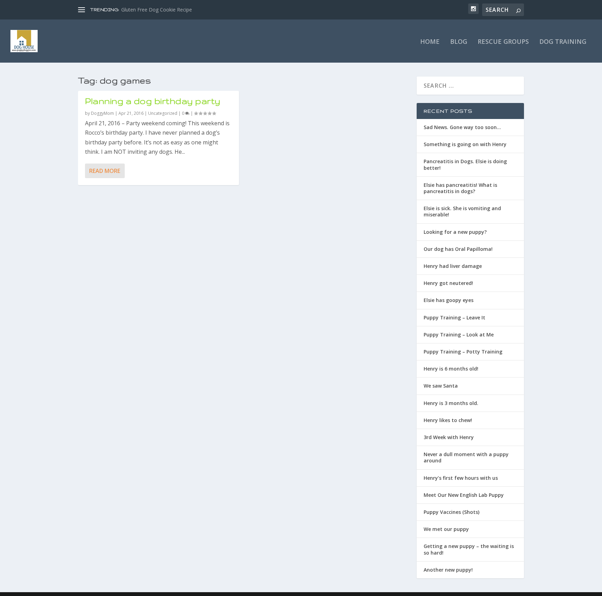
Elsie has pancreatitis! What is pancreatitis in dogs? (460, 188)
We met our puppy (446, 529)
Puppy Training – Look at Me (459, 334)
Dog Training (562, 42)
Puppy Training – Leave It (454, 317)
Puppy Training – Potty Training (463, 351)
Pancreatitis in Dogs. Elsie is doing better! (465, 164)
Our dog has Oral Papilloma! (458, 249)
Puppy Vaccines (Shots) (451, 512)
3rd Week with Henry (449, 437)
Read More (104, 171)
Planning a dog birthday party (153, 101)
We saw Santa (441, 385)
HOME (430, 42)
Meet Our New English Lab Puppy (464, 495)
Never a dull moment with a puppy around (466, 457)
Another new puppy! (448, 569)
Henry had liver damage (453, 266)
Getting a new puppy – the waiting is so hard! (469, 549)
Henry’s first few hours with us (461, 478)
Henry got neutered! (448, 283)
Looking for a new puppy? (455, 232)
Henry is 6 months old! (451, 368)
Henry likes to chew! (448, 420)
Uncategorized (162, 113)
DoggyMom (102, 113)
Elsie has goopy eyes (448, 300)
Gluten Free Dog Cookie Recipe (156, 9)
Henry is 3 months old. (451, 403)
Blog (458, 42)
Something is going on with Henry (465, 144)
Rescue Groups (503, 42)
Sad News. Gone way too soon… (462, 127)
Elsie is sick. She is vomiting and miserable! (462, 211)
